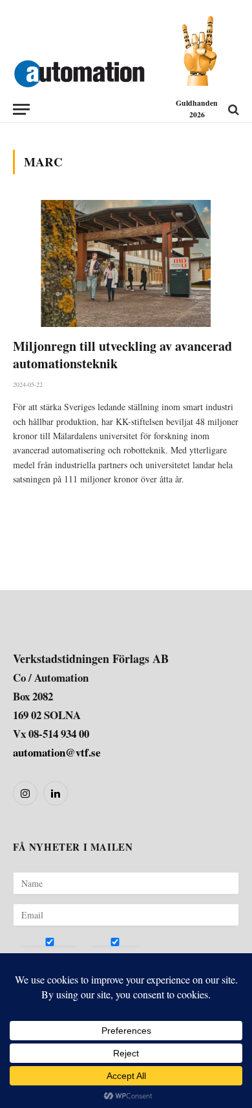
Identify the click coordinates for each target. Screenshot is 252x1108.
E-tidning (108, 957)
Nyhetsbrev (42, 957)
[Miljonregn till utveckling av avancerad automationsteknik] (126, 263)
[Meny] (21, 109)
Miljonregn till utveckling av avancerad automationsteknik (122, 355)
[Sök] (232, 109)
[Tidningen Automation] (79, 71)
